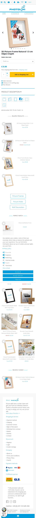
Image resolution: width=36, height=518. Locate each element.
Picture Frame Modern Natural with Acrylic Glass (25, 176)
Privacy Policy (10, 458)
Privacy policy (7, 248)
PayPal (7, 263)
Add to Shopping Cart (22, 74)
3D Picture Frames (29, 13)
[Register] (19, 2)
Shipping (9, 422)
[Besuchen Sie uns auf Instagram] (11, 502)
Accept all (18, 272)
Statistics (8, 255)
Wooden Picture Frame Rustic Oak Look (27, 306)
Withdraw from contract (13, 429)
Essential (8, 252)
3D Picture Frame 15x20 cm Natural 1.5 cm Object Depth (25, 378)
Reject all (18, 279)
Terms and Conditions (13, 456)
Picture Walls (18, 202)
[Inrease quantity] (7, 73)
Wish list (4, 125)
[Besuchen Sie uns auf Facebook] (7, 502)
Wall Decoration (18, 207)
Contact (9, 436)
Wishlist (9, 433)
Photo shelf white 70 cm (25, 223)
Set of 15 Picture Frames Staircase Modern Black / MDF (9, 332)
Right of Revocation (12, 427)
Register (9, 442)
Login (8, 445)
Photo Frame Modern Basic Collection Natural (25, 159)
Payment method (12, 420)
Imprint (9, 460)
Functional (9, 265)
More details (6, 268)
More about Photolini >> (13, 413)
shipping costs (23, 70)
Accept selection (18, 275)
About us (9, 453)
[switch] (4, 515)
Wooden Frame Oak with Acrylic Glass (26, 332)
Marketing (8, 257)
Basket (9, 431)
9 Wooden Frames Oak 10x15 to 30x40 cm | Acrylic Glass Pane (26, 358)
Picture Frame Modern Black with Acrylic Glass (9, 306)
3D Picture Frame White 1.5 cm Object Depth (25, 124)
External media (10, 260)
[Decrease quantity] (7, 76)
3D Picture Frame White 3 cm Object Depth (25, 141)
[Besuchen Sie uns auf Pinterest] (14, 502)
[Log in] (14, 2)
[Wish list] (22, 2)
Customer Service (12, 424)
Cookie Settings (11, 447)
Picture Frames (15, 13)
